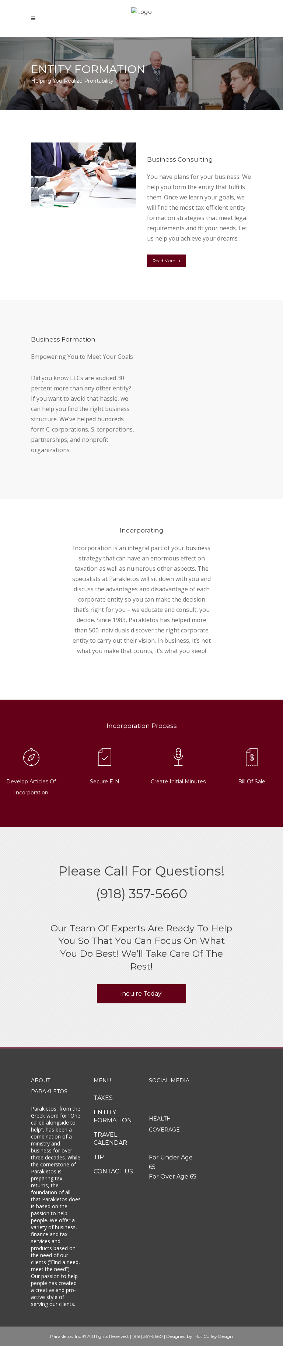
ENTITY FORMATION (113, 1116)
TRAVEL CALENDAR (110, 1138)
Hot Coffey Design (214, 1336)
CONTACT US (113, 1171)
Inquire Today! (141, 993)
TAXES (103, 1097)
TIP (99, 1157)
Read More (164, 260)
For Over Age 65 (172, 1176)
